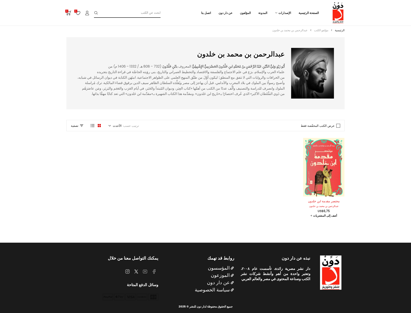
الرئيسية (340, 30)
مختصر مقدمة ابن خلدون (324, 201)
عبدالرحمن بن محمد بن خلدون (324, 206)
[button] (323, 216)
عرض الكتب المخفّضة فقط (318, 126)
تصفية (74, 126)
